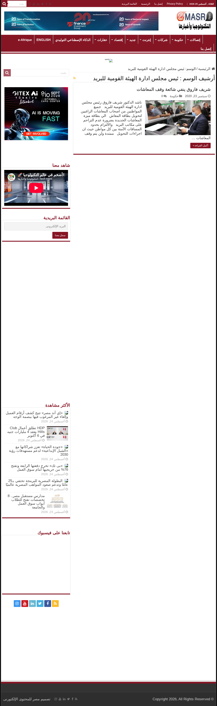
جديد (132, 40)
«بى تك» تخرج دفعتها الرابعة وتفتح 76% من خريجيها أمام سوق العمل (39, 468)
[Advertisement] (36, 311)
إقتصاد (118, 40)
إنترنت (146, 40)
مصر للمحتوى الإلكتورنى (21, 699)
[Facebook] (46, 4)
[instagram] (29, 4)
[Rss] (50, 4)
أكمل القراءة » (200, 145)
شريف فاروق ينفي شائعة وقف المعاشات (174, 89)
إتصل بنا (158, 3)
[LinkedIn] (38, 4)
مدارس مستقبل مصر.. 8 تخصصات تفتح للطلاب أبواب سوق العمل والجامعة (26, 501)
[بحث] (4, 4)
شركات (163, 40)
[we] (109, 60)
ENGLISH (43, 40)
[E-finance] (81, 21)
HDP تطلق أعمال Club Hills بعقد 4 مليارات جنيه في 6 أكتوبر (26, 432)
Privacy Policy (175, 3)
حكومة (178, 40)
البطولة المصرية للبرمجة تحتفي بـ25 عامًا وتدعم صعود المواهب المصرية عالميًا (37, 483)
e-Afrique (25, 40)
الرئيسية (145, 3)
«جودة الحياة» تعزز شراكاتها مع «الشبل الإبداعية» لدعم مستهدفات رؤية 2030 (38, 451)
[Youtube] (34, 4)
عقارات (102, 40)
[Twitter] (42, 4)
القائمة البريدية (129, 3)
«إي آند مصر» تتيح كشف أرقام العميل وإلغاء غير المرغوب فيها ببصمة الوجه (37, 415)
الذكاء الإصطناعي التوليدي (72, 40)
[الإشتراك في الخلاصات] (74, 78)
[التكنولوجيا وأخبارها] (195, 20)
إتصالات (195, 40)
